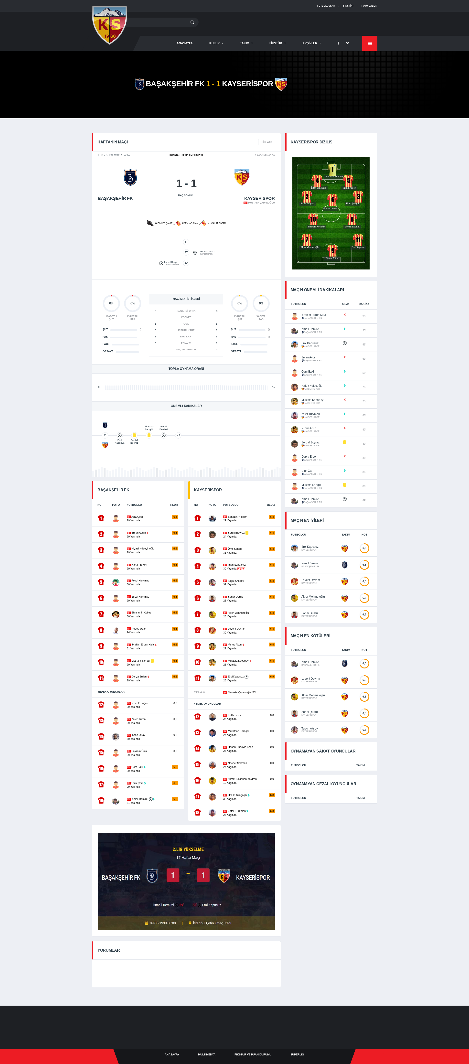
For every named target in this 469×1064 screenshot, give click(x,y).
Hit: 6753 (267, 142)
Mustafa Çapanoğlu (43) (241, 692)
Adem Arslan (190, 223)
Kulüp (214, 43)
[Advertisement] (288, 23)
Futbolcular (326, 6)
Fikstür (348, 6)
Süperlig (297, 1054)
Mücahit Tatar (216, 223)
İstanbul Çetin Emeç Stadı (186, 155)
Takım (244, 43)
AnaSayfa (185, 43)
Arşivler (309, 43)
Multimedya (206, 1054)
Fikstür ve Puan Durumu (252, 1054)
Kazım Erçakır (163, 223)
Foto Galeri (369, 6)
